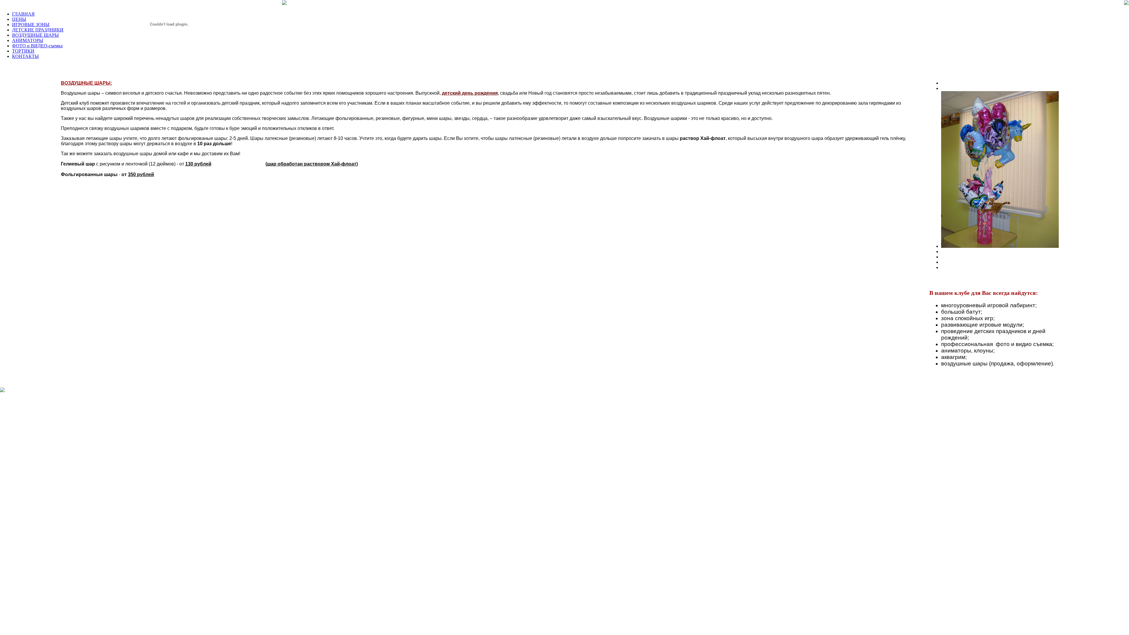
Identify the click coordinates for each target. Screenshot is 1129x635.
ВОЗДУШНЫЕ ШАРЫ (35, 35)
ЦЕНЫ (19, 19)
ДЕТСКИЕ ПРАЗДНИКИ (38, 29)
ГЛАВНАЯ (23, 13)
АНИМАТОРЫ (27, 40)
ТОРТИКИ (23, 51)
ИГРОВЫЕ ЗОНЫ (30, 24)
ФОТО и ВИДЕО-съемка (37, 45)
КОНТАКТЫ (25, 56)
